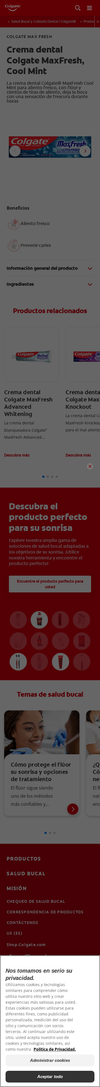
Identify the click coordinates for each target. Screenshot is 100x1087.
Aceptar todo (50, 1076)
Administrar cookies (50, 1060)
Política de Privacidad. (55, 1049)
